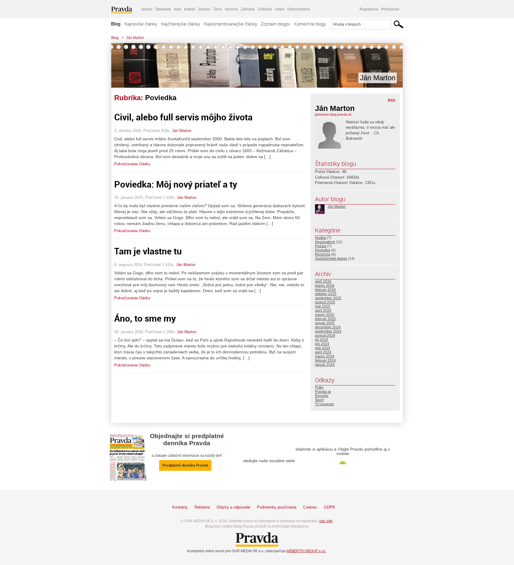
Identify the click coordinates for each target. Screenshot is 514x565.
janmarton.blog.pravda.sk (333, 114)
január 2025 (325, 323)
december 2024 (328, 327)
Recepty (321, 396)
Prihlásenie (390, 9)
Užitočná (265, 9)
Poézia (320, 246)
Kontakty (180, 507)
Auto (177, 9)
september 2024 (328, 331)
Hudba (320, 238)
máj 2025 (322, 306)
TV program (324, 404)
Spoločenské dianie (331, 258)
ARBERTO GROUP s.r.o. (306, 551)
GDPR (329, 507)
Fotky (319, 387)
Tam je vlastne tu (148, 251)
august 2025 (325, 302)
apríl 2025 (323, 311)
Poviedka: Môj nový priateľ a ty (175, 184)
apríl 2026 (323, 281)
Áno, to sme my (145, 318)
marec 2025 (324, 315)
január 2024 (325, 365)
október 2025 (325, 294)
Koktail (189, 9)
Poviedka (322, 250)
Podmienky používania (276, 507)
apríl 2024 (323, 352)
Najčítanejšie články (180, 24)
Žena (217, 9)
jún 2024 (322, 344)
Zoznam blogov (275, 24)
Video (279, 9)
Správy (146, 9)
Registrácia (369, 9)
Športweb (163, 9)
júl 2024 (321, 340)
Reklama (202, 507)
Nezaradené (325, 242)
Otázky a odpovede (233, 507)
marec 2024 (324, 356)
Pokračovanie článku (132, 164)
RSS (391, 100)
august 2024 (325, 335)
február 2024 (325, 360)
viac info (326, 521)
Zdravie (204, 9)
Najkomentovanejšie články (230, 24)
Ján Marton (135, 38)
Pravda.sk (323, 392)
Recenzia (322, 254)
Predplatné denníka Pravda (185, 465)
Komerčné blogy (310, 24)
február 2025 (325, 319)
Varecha (231, 9)
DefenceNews (298, 9)
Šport (319, 400)
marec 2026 (324, 286)
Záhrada (248, 9)
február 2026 (325, 290)
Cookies (310, 507)
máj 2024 (322, 348)
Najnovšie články (140, 24)
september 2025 (328, 298)
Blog (115, 24)
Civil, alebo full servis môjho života (183, 117)
